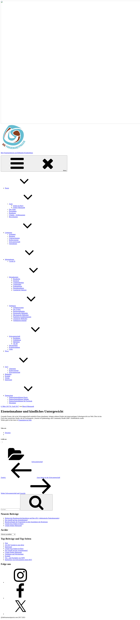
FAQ (6, 367)
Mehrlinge (16, 342)
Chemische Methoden (20, 319)
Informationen (9, 259)
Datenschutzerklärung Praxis (18, 397)
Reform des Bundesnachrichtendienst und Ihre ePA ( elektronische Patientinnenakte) (32, 518)
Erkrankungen (13, 277)
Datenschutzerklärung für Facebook (20, 401)
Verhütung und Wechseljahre (14, 554)
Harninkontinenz (18, 288)
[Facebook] (20, 598)
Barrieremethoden (19, 311)
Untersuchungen (14, 238)
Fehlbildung (17, 340)
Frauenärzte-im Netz (25, 420)
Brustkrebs (16, 279)
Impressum (8, 380)
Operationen (13, 244)
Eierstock (16, 281)
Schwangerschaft (14, 242)
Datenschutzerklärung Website (19, 399)
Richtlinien (16, 338)
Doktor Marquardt (19, 207)
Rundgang (12, 213)
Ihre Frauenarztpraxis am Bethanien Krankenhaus (17, 153)
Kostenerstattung (14, 347)
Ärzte (11, 204)
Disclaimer (12, 403)
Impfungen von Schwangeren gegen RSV (18, 560)
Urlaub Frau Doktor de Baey (14, 524)
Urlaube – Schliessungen (17, 215)
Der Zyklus (16, 309)
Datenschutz (9, 395)
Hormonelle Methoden (20, 313)
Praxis (7, 188)
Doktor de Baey (18, 206)
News (7, 351)
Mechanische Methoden (21, 315)
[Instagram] (20, 582)
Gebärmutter (17, 284)
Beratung (12, 236)
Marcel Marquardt (28, 406)
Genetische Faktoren (19, 290)
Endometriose (17, 286)
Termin (7, 378)
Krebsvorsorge (14, 240)
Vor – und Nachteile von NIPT (15, 558)
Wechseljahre (13, 345)
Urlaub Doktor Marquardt (13, 525)
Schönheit (12, 234)
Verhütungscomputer (20, 320)
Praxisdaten (13, 211)
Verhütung (12, 306)
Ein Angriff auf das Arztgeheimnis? (16, 520)
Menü (64, 170)
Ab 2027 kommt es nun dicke (14, 545)
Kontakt (7, 376)
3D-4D (15, 344)
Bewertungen (13, 217)
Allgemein (12, 369)
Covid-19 (12, 261)
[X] (20, 614)
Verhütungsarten (18, 307)
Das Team (12, 209)
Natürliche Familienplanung (22, 317)
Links (11, 349)
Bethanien (8, 374)
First (6, 543)
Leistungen (8, 232)
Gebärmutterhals (18, 282)
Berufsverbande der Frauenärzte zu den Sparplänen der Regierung (26, 522)
